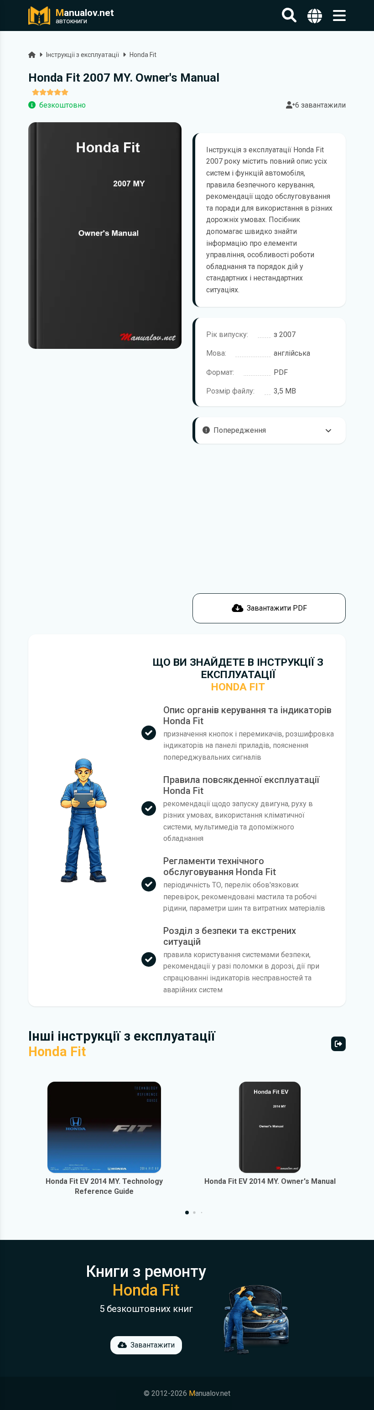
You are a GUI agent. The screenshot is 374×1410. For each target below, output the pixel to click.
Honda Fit (143, 54)
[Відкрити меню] (339, 15)
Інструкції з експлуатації (82, 54)
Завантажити (152, 1345)
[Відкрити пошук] (289, 15)
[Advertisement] (105, 559)
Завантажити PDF (277, 608)
